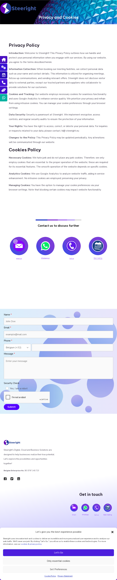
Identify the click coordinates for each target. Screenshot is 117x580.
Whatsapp (85, 515)
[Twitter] (11, 478)
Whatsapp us (45, 258)
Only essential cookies (58, 560)
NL (111, 8)
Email (74, 515)
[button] (112, 532)
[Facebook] (5, 478)
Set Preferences (58, 569)
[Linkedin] (18, 478)
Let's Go (58, 552)
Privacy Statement (65, 576)
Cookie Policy (50, 576)
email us (19, 258)
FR (116, 8)
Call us (71, 258)
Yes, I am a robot (19, 388)
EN (105, 8)
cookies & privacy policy (31, 544)
